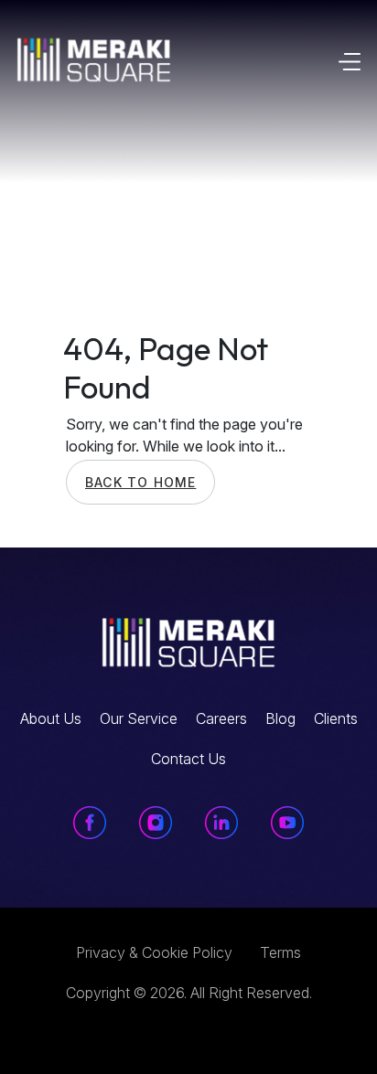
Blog (280, 718)
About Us (50, 718)
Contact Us (188, 759)
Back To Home (140, 482)
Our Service (139, 718)
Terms (280, 952)
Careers (221, 718)
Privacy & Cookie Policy (154, 952)
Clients (336, 718)
